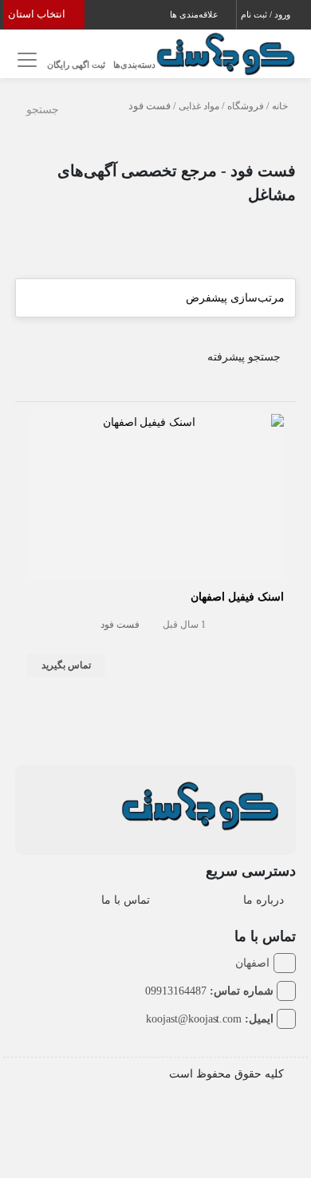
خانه (280, 106)
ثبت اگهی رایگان (76, 64)
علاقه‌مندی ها (195, 14)
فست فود (120, 624)
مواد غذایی (199, 106)
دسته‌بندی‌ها (134, 64)
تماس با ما (125, 900)
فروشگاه (245, 106)
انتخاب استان (38, 14)
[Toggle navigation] (25, 60)
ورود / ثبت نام (267, 14)
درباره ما (263, 900)
